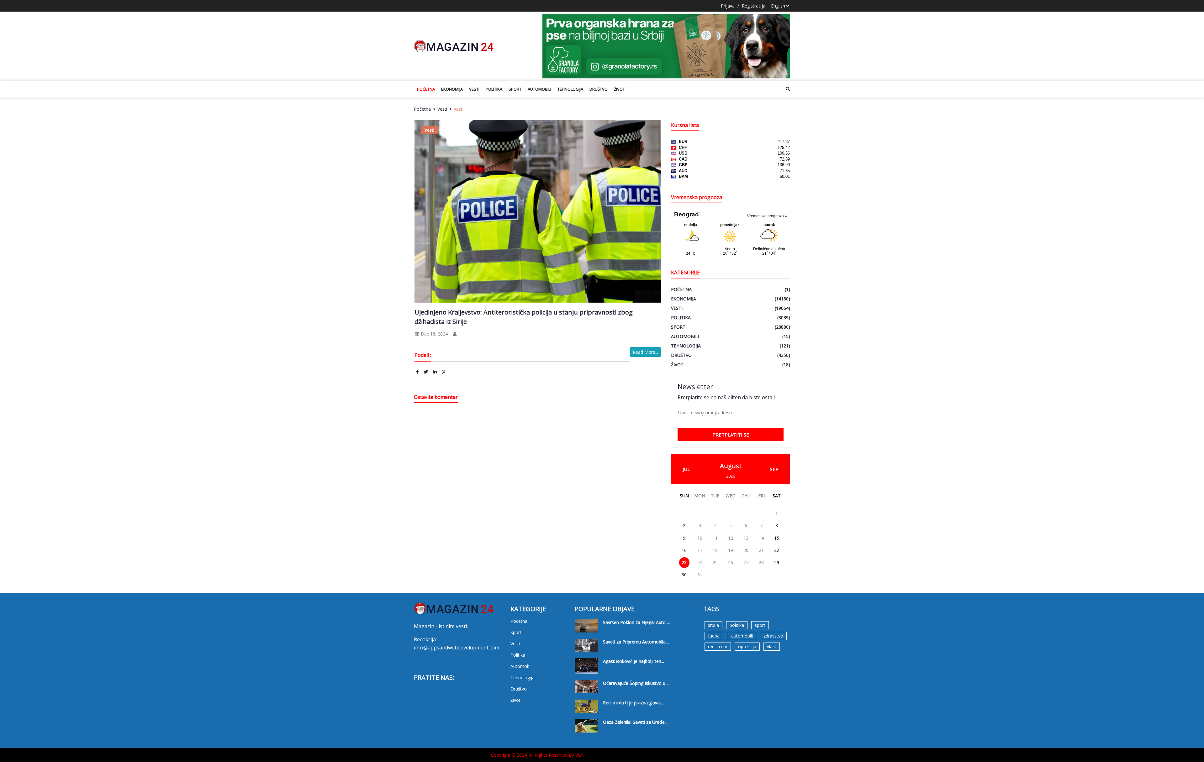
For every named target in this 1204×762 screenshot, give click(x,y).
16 (684, 550)
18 (715, 550)
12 (730, 538)
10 (699, 538)
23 (684, 562)
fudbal (714, 636)
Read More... (645, 352)
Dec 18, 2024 (434, 334)
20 (745, 550)
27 (745, 562)
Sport (515, 89)
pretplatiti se (730, 434)
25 (715, 562)
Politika (494, 89)
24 (699, 562)
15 (776, 538)
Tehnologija (570, 89)
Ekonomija (452, 89)
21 (761, 550)
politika (737, 625)
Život (619, 89)
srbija (713, 625)
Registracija (753, 6)
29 (776, 562)
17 (699, 550)
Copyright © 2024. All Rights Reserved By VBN (537, 755)
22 (776, 550)
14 (761, 538)
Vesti (474, 89)
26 (730, 562)
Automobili (539, 89)
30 (684, 575)
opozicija (747, 646)
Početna (426, 89)
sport (760, 625)
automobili (742, 636)
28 (761, 562)
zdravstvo (773, 636)
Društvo (598, 89)
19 (730, 550)
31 (699, 575)
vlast (771, 646)
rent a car (717, 646)
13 (745, 538)
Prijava (728, 6)
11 (715, 538)
